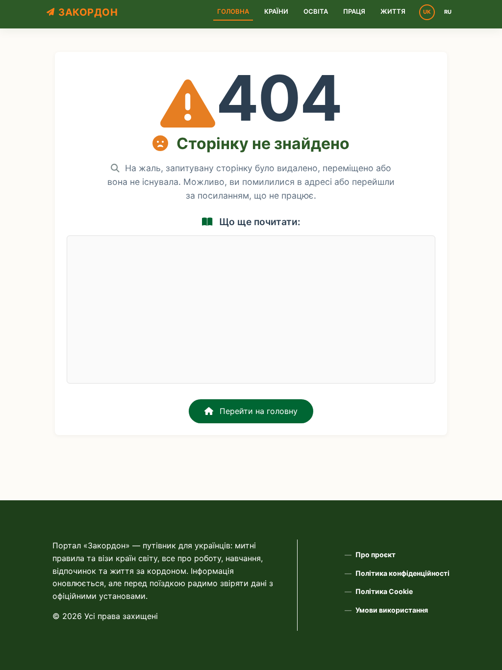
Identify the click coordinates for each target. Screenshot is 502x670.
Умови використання (391, 610)
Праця (354, 11)
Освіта (315, 11)
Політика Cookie (384, 591)
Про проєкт (375, 554)
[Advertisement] (251, 309)
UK (427, 11)
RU (448, 11)
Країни (276, 11)
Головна (233, 11)
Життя (392, 11)
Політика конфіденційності (402, 573)
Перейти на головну (257, 411)
